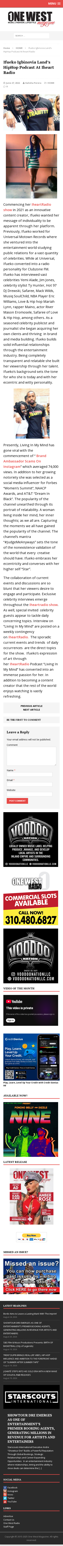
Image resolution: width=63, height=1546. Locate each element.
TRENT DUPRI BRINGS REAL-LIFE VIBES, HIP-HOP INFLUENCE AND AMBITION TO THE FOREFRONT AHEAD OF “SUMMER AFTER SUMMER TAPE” (30, 1359)
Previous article (32, 706)
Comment (12, 744)
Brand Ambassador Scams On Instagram (24, 461)
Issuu (10, 1494)
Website (11, 790)
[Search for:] (31, 35)
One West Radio (11, 1523)
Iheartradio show (43, 604)
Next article (31, 709)
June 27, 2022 (13, 82)
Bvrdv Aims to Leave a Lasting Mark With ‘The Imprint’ (30, 1313)
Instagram (13, 1491)
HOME (51, 82)
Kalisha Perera (33, 82)
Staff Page (8, 1526)
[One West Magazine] (31, 19)
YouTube (12, 1501)
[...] (38, 1468)
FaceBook (12, 1487)
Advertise (8, 1516)
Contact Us (8, 1519)
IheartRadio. (18, 637)
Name (10, 770)
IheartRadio (19, 664)
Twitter (11, 1498)
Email (10, 780)
